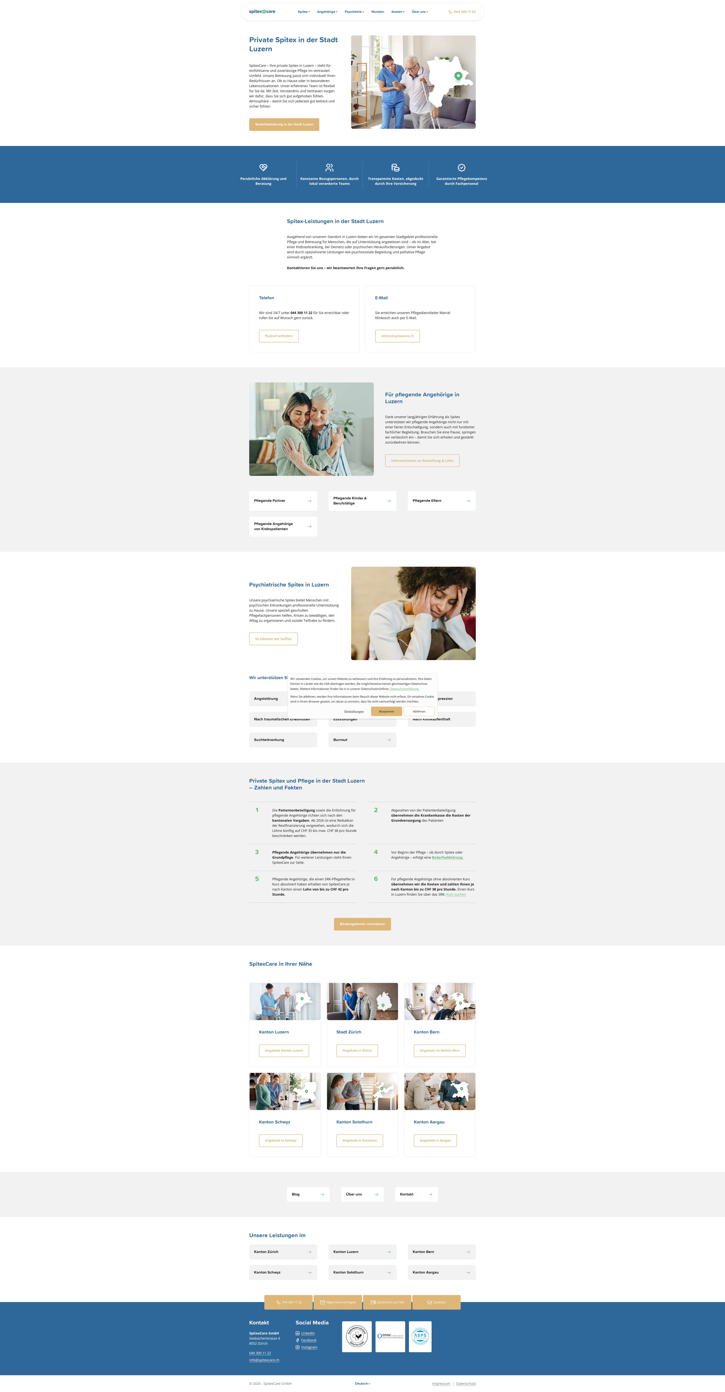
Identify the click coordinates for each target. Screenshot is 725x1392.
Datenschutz (466, 1383)
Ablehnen (419, 711)
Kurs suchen (456, 894)
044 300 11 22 (465, 12)
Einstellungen (354, 711)
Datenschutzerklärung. (404, 688)
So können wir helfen (273, 638)
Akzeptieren (386, 711)
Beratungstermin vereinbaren (362, 924)
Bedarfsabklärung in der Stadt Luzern (284, 124)
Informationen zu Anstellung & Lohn (422, 460)
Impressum (441, 1383)
